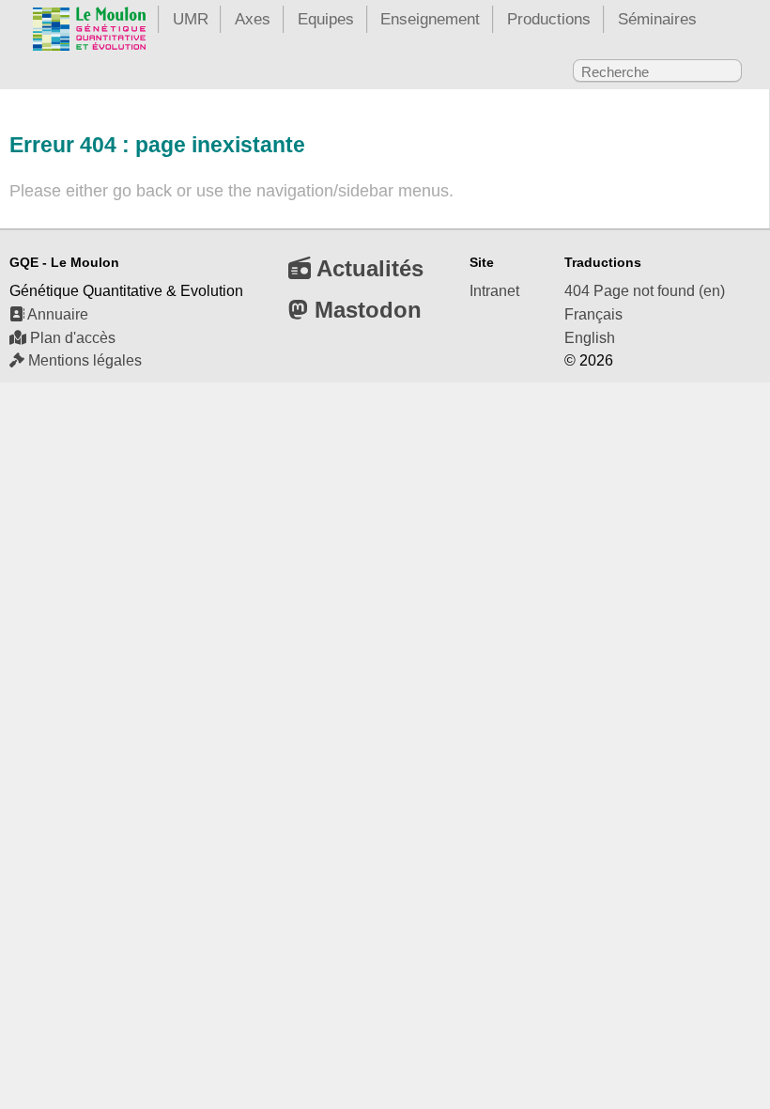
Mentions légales (83, 360)
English (589, 338)
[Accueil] (89, 32)
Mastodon (365, 309)
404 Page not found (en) (644, 291)
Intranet (494, 291)
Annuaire (56, 314)
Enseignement (430, 18)
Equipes (326, 18)
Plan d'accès (71, 338)
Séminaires (657, 18)
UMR (190, 18)
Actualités (367, 268)
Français (593, 314)
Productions (549, 18)
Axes (252, 18)
